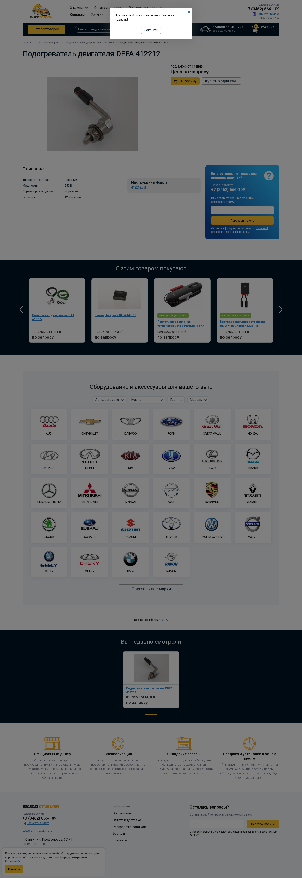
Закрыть (151, 30)
